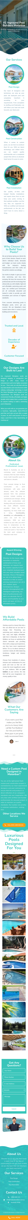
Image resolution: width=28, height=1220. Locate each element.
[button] (4, 735)
